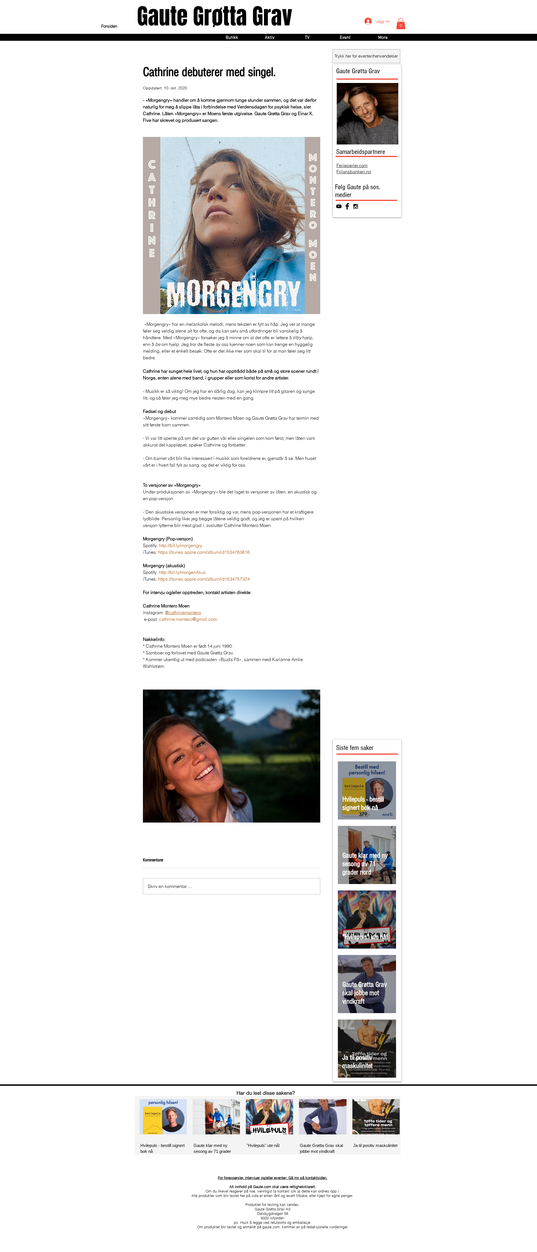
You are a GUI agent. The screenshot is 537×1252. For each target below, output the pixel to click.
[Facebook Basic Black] (347, 206)
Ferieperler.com (352, 165)
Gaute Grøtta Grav (214, 16)
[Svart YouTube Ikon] (339, 206)
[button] (401, 23)
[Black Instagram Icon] (355, 206)
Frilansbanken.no (353, 171)
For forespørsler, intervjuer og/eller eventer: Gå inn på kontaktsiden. (273, 1177)
